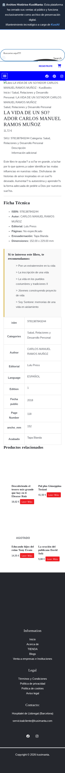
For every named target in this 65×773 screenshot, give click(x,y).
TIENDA (33, 649)
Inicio (7, 92)
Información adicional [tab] (24, 152)
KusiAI (55, 24)
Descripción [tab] (19, 148)
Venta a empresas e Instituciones (32, 658)
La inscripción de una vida (33, 272)
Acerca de (33, 644)
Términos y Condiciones (32, 678)
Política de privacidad (32, 683)
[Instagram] (37, 736)
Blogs (32, 654)
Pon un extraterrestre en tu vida (36, 265)
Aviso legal (32, 693)
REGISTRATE (46, 66)
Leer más (27, 501)
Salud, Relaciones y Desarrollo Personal (27, 107)
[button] (5, 76)
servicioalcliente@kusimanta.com (32, 720)
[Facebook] (28, 736)
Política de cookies (32, 688)
